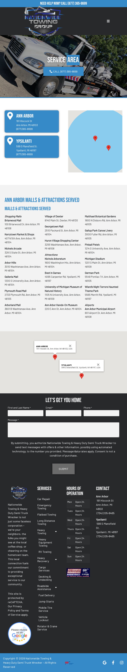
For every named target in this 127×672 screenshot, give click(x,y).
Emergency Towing (44, 506)
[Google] (104, 663)
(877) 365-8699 (77, 3)
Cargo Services (44, 569)
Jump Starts (46, 601)
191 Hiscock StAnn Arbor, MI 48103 (105, 505)
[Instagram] (121, 663)
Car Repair (43, 499)
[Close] (70, 346)
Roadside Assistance (44, 587)
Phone (88, 407)
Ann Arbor (24, 116)
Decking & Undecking (45, 578)
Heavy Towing (41, 531)
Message (13, 420)
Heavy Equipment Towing (45, 542)
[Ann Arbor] (10, 116)
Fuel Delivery (47, 595)
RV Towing (45, 551)
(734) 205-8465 (105, 513)
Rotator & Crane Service (47, 627)
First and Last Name (19, 407)
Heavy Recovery (43, 559)
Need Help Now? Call (54, 3)
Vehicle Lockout (44, 618)
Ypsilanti (24, 141)
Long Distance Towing (46, 522)
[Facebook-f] (113, 663)
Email (49, 407)
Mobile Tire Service (45, 609)
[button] (95, 138)
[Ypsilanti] (10, 141)
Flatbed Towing (46, 514)
